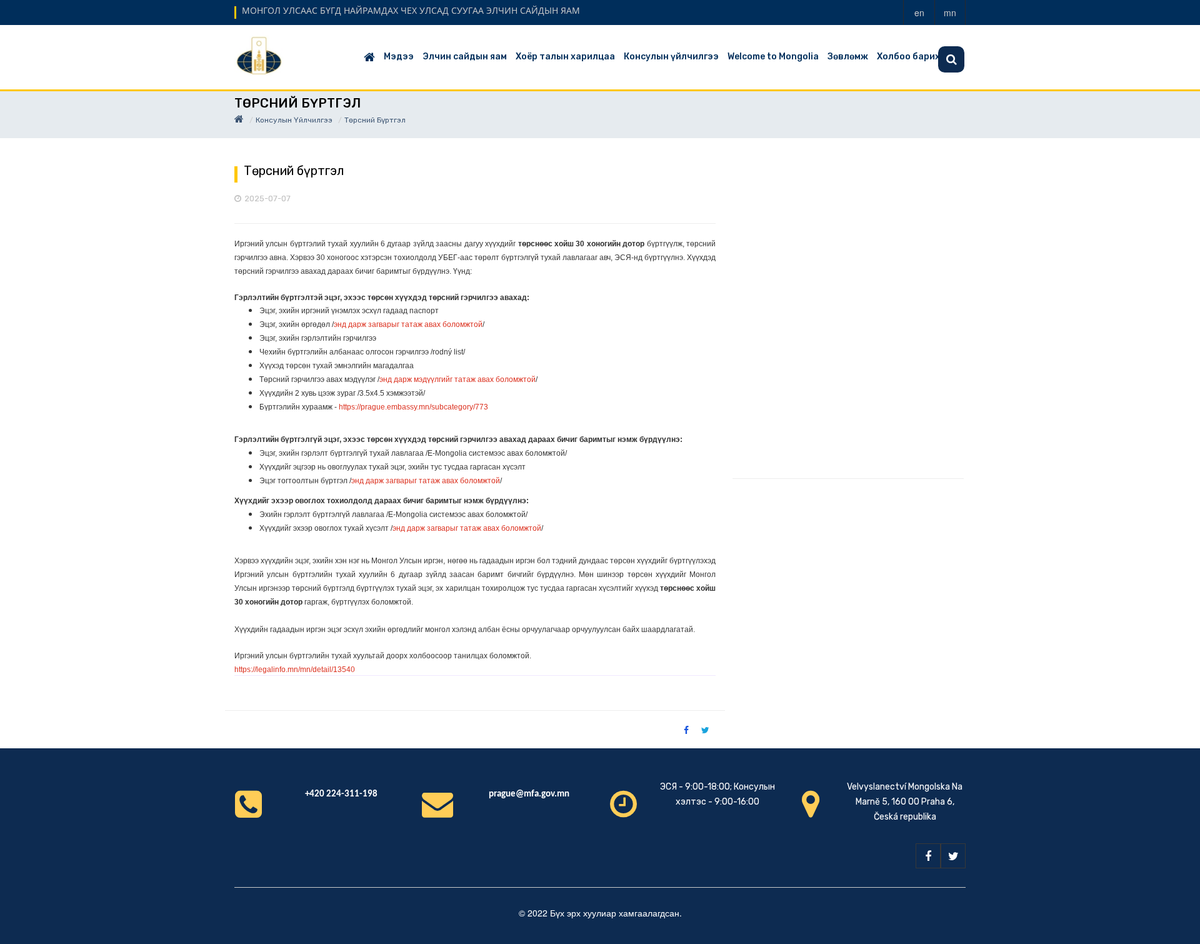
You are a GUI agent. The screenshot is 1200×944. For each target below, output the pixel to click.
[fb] (928, 855)
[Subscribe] (951, 59)
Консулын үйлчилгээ (671, 56)
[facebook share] (686, 729)
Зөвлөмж (848, 56)
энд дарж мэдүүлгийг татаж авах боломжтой (457, 379)
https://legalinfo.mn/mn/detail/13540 (294, 669)
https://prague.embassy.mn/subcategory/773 (413, 407)
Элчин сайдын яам (464, 56)
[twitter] (953, 855)
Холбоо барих (908, 56)
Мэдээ (399, 56)
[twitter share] (705, 729)
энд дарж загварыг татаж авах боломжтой (408, 324)
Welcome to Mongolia (773, 56)
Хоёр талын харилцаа (565, 56)
